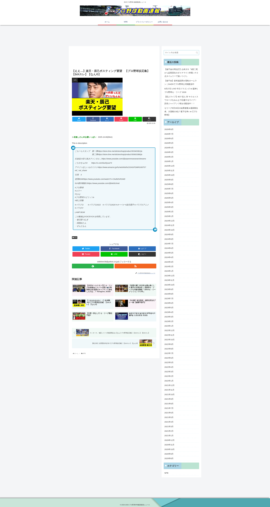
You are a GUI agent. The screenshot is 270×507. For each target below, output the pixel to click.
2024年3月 (168, 262)
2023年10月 (169, 285)
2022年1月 (168, 381)
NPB (75, 237)
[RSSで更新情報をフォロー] (135, 266)
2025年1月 (168, 216)
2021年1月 (168, 436)
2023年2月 (168, 321)
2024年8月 (168, 239)
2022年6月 (168, 358)
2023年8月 (168, 294)
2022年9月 (168, 344)
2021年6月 (168, 413)
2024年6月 (168, 248)
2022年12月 (169, 330)
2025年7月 (168, 189)
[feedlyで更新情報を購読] (93, 266)
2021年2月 (168, 431)
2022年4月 (168, 367)
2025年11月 (169, 170)
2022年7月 (168, 353)
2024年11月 (169, 225)
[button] (197, 52)
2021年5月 (168, 417)
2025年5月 (168, 198)
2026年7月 (168, 134)
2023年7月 (168, 298)
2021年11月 (169, 390)
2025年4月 (168, 202)
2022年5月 (168, 362)
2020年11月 (169, 445)
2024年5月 (168, 253)
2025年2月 (168, 212)
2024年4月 (168, 257)
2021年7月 (168, 408)
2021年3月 (168, 426)
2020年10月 (169, 449)
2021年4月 (168, 422)
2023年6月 (168, 303)
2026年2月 (168, 157)
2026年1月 (168, 161)
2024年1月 (168, 271)
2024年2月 (168, 266)
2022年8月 (168, 349)
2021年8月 (168, 404)
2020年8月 (168, 458)
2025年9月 (168, 180)
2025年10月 (169, 175)
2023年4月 (168, 312)
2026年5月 (168, 143)
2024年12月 (169, 221)
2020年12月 (169, 440)
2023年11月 (169, 280)
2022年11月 (169, 335)
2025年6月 (168, 193)
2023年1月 (168, 326)
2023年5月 (168, 308)
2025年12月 (169, 166)
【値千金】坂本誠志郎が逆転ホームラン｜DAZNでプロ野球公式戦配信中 (180, 82)
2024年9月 (168, 234)
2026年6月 (168, 138)
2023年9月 (168, 289)
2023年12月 (169, 276)
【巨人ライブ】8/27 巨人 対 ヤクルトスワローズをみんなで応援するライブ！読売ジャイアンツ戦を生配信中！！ (181, 100)
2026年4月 (168, 148)
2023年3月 (168, 317)
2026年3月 (168, 152)
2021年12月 (169, 385)
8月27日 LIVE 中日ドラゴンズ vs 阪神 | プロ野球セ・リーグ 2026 (181, 90)
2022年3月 (168, 372)
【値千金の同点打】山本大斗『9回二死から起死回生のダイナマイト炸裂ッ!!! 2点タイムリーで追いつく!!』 (181, 72)
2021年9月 (168, 399)
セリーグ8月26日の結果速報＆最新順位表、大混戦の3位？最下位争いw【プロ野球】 (181, 111)
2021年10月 (169, 394)
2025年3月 (168, 207)
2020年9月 (168, 454)
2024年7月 (168, 244)
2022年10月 (169, 340)
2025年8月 (168, 184)
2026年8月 (168, 129)
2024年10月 (169, 230)
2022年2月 (168, 376)
